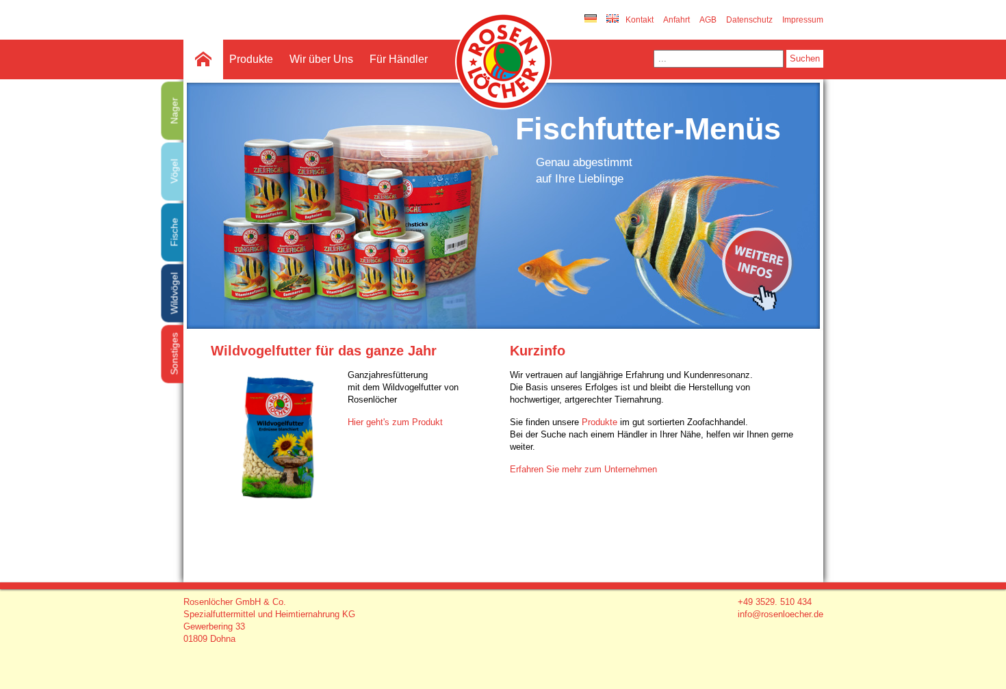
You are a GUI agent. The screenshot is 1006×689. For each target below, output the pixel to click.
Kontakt (639, 20)
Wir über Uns (321, 59)
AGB (708, 20)
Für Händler (399, 59)
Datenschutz (749, 20)
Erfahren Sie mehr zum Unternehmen (583, 469)
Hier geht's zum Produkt (395, 422)
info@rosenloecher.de (780, 614)
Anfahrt (676, 20)
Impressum (802, 20)
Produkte (251, 59)
